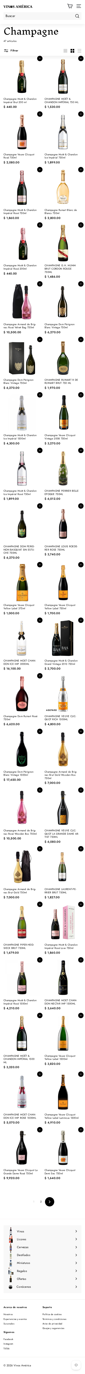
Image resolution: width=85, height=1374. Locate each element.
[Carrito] (70, 6)
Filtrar (14, 50)
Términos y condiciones (54, 1319)
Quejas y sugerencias (53, 1328)
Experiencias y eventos (15, 1319)
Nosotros (8, 1314)
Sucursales (9, 1323)
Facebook (8, 1339)
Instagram (8, 1343)
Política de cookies (52, 1314)
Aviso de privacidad (52, 1323)
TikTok (7, 1348)
